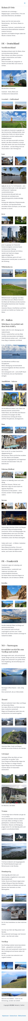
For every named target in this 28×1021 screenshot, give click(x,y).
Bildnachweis (22, 1016)
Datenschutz (13, 1016)
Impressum (5, 1016)
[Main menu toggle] (24, 3)
